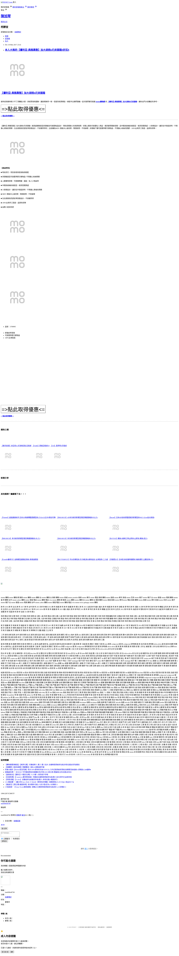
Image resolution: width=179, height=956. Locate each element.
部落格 (7, 39)
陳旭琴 (6, 16)
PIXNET (74, 927)
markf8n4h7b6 (5, 803)
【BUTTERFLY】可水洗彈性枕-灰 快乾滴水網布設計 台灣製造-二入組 (82, 559)
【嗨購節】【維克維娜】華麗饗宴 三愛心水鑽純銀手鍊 (24, 767)
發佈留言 (4, 841)
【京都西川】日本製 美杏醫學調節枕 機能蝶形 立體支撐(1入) (131, 559)
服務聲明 (109, 927)
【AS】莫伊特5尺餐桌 (58, 446)
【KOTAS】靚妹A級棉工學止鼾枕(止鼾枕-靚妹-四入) (128, 538)
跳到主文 (4, 22)
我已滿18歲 (5, 952)
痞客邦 (18, 815)
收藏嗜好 (18, 32)
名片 (6, 41)
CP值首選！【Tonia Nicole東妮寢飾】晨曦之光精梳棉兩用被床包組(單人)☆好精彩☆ (35, 787)
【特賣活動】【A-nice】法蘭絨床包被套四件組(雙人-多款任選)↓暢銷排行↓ (31, 779)
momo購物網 (100, 101)
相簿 (6, 36)
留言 (23, 815)
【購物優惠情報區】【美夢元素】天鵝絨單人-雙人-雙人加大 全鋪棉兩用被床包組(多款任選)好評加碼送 (42, 765)
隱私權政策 (101, 927)
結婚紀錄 (17, 821)
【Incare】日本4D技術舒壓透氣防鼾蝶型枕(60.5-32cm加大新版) (131, 517)
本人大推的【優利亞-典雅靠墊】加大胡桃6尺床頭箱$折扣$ (37, 50)
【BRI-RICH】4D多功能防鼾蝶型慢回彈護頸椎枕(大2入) (77, 517)
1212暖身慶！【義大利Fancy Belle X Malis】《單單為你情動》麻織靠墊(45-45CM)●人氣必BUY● (39, 782)
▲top (3, 824)
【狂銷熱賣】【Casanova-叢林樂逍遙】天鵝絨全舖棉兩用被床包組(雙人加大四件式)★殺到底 (38, 777)
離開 (12, 952)
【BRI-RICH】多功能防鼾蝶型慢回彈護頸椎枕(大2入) (76, 538)
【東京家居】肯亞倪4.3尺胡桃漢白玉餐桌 (16, 446)
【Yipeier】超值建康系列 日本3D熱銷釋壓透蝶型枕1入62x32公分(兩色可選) (28, 517)
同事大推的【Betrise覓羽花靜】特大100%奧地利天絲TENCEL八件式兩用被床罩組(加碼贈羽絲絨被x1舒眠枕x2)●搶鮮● (48, 769)
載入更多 (4, 828)
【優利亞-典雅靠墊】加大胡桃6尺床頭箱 (23, 93)
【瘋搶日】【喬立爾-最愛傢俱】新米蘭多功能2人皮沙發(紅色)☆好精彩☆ (31, 784)
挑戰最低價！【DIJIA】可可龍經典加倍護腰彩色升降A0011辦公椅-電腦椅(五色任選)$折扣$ (38, 772)
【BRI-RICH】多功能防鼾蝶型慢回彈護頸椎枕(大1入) (20, 538)
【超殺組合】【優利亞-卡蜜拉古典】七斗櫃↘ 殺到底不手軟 (26, 774)
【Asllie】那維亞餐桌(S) (41, 446)
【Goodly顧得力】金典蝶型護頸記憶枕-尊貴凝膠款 (19, 559)
